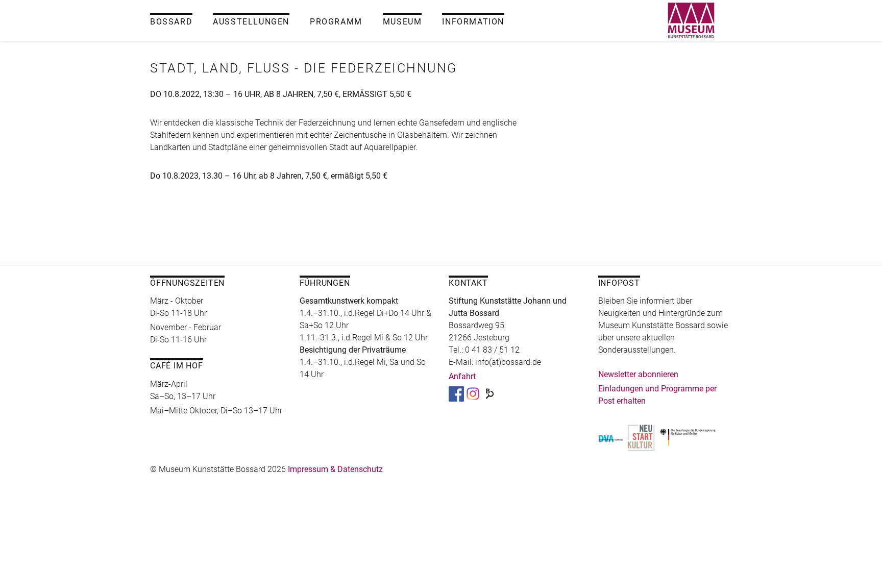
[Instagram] (473, 393)
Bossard (171, 22)
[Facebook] (456, 393)
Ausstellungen (251, 22)
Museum (402, 22)
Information (473, 22)
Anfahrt (462, 376)
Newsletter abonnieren (638, 374)
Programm (336, 22)
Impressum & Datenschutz (335, 469)
